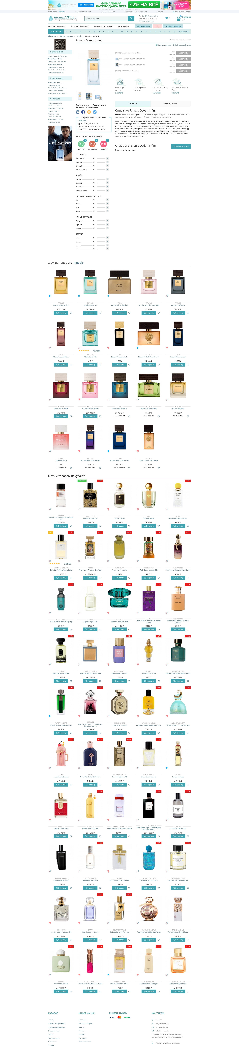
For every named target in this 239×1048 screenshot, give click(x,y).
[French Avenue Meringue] (148, 960)
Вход (177, 12)
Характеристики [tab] (170, 104)
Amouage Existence (61, 984)
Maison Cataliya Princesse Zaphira (178, 673)
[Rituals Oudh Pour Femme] (148, 437)
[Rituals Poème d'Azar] (178, 333)
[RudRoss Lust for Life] (178, 805)
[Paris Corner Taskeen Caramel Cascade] (178, 598)
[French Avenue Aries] (119, 702)
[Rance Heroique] (178, 753)
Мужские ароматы (79, 26)
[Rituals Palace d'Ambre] (119, 282)
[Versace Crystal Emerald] (119, 598)
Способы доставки (83, 12)
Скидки (160, 12)
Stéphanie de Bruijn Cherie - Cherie (119, 829)
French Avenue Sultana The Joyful (90, 984)
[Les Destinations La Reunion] (178, 857)
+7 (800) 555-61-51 (150, 16)
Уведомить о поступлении (183, 52)
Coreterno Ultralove (90, 518)
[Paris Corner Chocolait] (119, 650)
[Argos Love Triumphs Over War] (90, 546)
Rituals (79, 262)
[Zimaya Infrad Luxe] (148, 650)
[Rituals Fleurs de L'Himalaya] (148, 282)
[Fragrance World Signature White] (148, 909)
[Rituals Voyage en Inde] (119, 333)
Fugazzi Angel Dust (90, 622)
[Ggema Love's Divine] (61, 805)
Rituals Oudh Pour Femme (57, 62)
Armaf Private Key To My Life (90, 777)
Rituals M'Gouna (53, 114)
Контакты (82, 1038)
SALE (157, 26)
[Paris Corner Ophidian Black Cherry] (178, 546)
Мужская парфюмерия (56, 1027)
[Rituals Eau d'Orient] (61, 385)
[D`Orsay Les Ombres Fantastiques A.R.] (61, 495)
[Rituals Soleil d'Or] (90, 333)
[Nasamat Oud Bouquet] (61, 650)
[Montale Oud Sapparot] (90, 805)
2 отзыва (96, 350)
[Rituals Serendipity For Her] (90, 437)
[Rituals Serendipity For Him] (119, 437)
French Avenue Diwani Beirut (178, 932)
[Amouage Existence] (61, 960)
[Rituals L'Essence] (178, 385)
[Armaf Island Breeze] (61, 753)
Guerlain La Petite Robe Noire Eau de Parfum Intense (90, 725)
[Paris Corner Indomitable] (148, 546)
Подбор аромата (173, 26)
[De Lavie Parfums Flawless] (119, 908)
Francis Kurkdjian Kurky (178, 984)
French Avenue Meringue (149, 984)
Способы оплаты (108, 12)
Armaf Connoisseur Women (119, 880)
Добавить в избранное (182, 45)
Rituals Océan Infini (55, 59)
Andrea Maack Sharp (90, 880)
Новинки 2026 (143, 26)
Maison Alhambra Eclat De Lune (178, 725)
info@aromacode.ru (163, 1031)
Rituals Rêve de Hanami (56, 67)
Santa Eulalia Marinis (148, 777)
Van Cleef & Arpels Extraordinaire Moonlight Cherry (149, 829)
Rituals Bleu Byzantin (55, 103)
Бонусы (81, 1031)
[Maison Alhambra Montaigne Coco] (148, 702)
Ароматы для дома (103, 26)
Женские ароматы (56, 26)
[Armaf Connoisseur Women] (119, 857)
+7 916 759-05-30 (162, 1027)
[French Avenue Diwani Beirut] (178, 909)
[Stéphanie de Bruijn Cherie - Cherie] (119, 805)
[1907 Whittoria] (119, 495)
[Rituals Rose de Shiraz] (61, 333)
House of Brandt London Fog (90, 673)
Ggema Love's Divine (61, 829)
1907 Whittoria (119, 518)
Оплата (81, 1027)
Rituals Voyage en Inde (55, 72)
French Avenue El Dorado (119, 984)
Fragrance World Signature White (149, 932)
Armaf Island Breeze (61, 777)
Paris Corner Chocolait (119, 673)
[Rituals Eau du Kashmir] (148, 385)
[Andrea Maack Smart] (61, 857)
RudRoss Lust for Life (178, 829)
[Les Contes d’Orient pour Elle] (61, 909)
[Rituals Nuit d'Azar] (90, 282)
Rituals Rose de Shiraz (55, 119)
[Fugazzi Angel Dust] (90, 598)
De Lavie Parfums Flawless (119, 932)
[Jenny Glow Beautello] (119, 546)
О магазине (52, 1042)
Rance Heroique (178, 777)
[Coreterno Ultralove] (90, 495)
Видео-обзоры (53, 1038)
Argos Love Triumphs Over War (90, 570)
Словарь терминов (164, 45)
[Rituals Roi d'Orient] (178, 282)
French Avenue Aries (119, 725)
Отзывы (51, 1046)
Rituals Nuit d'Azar (54, 85)
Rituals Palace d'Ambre (55, 91)
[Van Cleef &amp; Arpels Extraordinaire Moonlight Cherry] (148, 805)
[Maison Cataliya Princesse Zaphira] (178, 650)
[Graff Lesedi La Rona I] (90, 909)
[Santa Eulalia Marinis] (148, 753)
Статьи (51, 1034)
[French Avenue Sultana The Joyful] (90, 960)
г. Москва (61, 12)
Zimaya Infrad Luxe (149, 673)
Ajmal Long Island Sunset (178, 518)
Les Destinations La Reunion (178, 880)
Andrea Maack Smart (60, 880)
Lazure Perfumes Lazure (148, 880)
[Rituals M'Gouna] (61, 437)
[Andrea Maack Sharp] (90, 857)
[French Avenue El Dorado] (119, 960)
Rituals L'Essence (54, 111)
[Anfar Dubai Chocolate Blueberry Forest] (148, 598)
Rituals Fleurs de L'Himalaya (57, 56)
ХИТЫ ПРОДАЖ (55, 31)
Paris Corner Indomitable (149, 570)
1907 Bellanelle (148, 518)
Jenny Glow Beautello (119, 570)
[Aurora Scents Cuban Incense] (61, 702)
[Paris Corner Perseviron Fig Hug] (61, 598)
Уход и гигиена (53, 1031)
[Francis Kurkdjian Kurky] (178, 960)
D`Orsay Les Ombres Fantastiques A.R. (61, 518)
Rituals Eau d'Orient (54, 106)
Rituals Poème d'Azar (55, 64)
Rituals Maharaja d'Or (55, 82)
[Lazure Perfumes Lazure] (148, 857)
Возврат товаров (85, 1024)
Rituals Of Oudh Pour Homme (58, 88)
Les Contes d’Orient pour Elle (61, 932)
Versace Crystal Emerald (119, 622)
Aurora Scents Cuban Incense (61, 725)
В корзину (62, 313)
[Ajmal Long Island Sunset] (178, 495)
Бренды (51, 1020)
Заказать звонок (146, 21)
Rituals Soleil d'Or (54, 122)
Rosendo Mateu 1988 (119, 777)
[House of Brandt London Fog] (90, 650)
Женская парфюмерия (56, 1024)
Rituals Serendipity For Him (57, 93)
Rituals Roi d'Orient (54, 117)
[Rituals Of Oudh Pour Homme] (148, 333)
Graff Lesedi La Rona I (90, 932)
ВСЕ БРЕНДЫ (184, 31)
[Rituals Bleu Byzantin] (119, 385)
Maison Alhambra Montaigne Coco (148, 725)
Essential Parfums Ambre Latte (61, 570)
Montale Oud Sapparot (90, 829)
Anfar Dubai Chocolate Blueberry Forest (148, 622)
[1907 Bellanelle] (148, 495)
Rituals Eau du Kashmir (55, 108)
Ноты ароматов (85, 1042)
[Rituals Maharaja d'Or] (61, 282)
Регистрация (185, 12)
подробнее (119, 92)
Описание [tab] (133, 104)
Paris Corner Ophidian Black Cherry (178, 570)
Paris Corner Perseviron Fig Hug (61, 622)
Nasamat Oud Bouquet (61, 673)
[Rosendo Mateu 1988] (119, 753)
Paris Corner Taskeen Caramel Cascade (178, 622)
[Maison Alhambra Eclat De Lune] (178, 702)
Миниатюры (123, 26)
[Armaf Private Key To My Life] (90, 753)
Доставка (82, 1020)
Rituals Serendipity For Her (57, 70)
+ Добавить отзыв (181, 146)
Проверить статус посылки (136, 12)
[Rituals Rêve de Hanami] (90, 385)
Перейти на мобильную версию (168, 1043)
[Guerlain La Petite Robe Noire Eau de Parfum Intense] (90, 702)
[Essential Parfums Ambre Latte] (61, 546)
